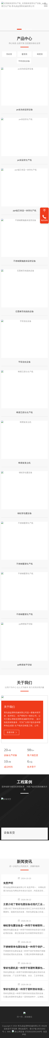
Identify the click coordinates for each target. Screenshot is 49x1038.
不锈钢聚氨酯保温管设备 (24, 261)
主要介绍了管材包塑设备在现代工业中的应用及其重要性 (24, 904)
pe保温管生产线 (24, 160)
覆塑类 (24, 54)
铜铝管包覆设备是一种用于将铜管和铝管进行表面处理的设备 (24, 925)
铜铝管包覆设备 (24, 513)
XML (9, 1032)
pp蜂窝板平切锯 (24, 665)
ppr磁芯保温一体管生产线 (24, 210)
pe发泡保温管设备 (24, 109)
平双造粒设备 (24, 61)
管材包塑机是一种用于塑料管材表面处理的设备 (24, 989)
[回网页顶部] (44, 210)
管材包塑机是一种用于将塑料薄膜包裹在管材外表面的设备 (24, 968)
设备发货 (9, 832)
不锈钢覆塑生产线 (24, 564)
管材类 (9, 54)
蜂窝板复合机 (24, 463)
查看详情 (10, 732)
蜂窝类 (40, 54)
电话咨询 (44, 220)
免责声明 (8, 883)
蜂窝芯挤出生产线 (24, 412)
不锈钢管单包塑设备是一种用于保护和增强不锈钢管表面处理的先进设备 (24, 946)
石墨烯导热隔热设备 (24, 311)
